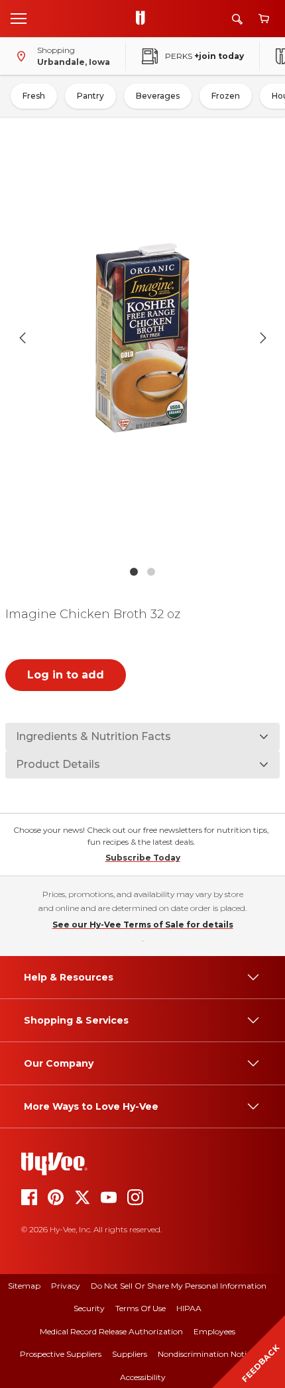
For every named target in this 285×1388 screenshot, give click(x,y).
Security (89, 1308)
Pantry (90, 96)
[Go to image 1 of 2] (133, 572)
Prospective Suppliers (60, 1354)
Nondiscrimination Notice (206, 1354)
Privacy (65, 1286)
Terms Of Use (140, 1308)
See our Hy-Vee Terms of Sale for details (142, 925)
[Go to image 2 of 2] (151, 572)
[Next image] (263, 338)
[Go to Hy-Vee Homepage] (144, 19)
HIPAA (188, 1308)
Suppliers (129, 1354)
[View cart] (263, 19)
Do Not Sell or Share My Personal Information (178, 1286)
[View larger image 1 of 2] (142, 338)
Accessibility (143, 1377)
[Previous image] (22, 338)
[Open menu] (19, 18)
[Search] (237, 18)
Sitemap (24, 1286)
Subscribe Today (142, 858)
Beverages (158, 96)
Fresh (34, 96)
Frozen (225, 96)
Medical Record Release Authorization (111, 1331)
